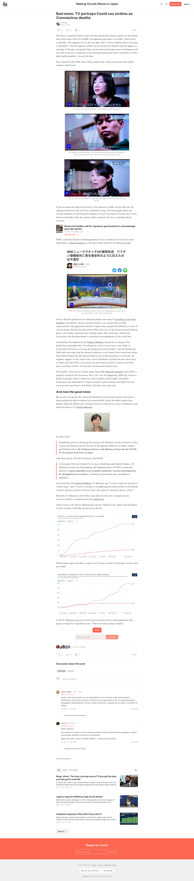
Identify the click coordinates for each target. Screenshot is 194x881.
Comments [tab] (61, 671)
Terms (100, 865)
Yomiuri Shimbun (82, 483)
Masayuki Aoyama (113, 371)
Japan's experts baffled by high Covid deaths (79, 796)
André (63, 723)
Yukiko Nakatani (84, 407)
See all (60, 831)
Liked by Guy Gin (69, 694)
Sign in (187, 4)
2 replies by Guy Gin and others (75, 715)
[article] (97, 783)
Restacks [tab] (71, 671)
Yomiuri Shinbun (95, 342)
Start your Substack (91, 871)
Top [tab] (58, 770)
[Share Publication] (166, 4)
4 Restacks (82, 647)
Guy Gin (64, 22)
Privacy (93, 865)
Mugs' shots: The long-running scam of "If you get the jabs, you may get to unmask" (86, 778)
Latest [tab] (64, 770)
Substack (86, 876)
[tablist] (66, 671)
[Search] (161, 4)
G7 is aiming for (96, 499)
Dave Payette (66, 692)
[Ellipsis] (137, 691)
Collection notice (110, 865)
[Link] (53, 392)
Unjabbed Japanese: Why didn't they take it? (79, 814)
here (130, 46)
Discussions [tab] (73, 770)
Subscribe (175, 4)
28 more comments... (64, 759)
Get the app (108, 871)
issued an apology (77, 243)
